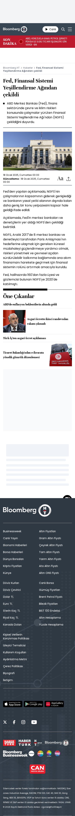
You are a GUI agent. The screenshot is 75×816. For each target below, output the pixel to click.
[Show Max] (58, 753)
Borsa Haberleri (13, 552)
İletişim (8, 680)
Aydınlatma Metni (15, 659)
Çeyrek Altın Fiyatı (51, 545)
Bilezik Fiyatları (48, 604)
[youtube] (34, 722)
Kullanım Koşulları (14, 652)
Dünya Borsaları (13, 559)
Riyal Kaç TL (10, 618)
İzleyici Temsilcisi (14, 645)
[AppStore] (12, 704)
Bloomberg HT (11, 67)
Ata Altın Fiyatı (48, 566)
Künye (7, 573)
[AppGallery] (54, 704)
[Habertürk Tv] (25, 742)
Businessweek (12, 531)
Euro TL (7, 604)
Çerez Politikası (13, 666)
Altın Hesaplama (50, 618)
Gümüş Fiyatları (49, 590)
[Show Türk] (49, 753)
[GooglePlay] (33, 704)
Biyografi (9, 673)
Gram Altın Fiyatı (50, 538)
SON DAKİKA (9, 41)
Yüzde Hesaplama (51, 625)
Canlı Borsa (46, 583)
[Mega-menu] (70, 29)
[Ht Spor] (38, 742)
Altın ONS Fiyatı (49, 573)
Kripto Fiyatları (12, 566)
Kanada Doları (12, 625)
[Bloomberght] (15, 29)
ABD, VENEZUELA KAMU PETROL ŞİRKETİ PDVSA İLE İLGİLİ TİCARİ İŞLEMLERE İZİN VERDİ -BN (46, 41)
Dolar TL (8, 597)
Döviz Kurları (11, 583)
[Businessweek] (18, 753)
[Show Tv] (40, 753)
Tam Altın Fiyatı (49, 552)
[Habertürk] (9, 742)
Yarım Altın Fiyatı (50, 559)
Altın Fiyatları (47, 531)
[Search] (63, 29)
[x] (5, 722)
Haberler (28, 67)
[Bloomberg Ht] (57, 742)
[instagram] (23, 722)
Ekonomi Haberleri (15, 545)
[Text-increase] (60, 179)
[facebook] (14, 722)
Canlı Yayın (10, 538)
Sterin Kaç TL (11, 611)
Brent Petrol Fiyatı (50, 597)
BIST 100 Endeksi (49, 611)
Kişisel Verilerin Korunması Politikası (16, 636)
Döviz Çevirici (12, 590)
